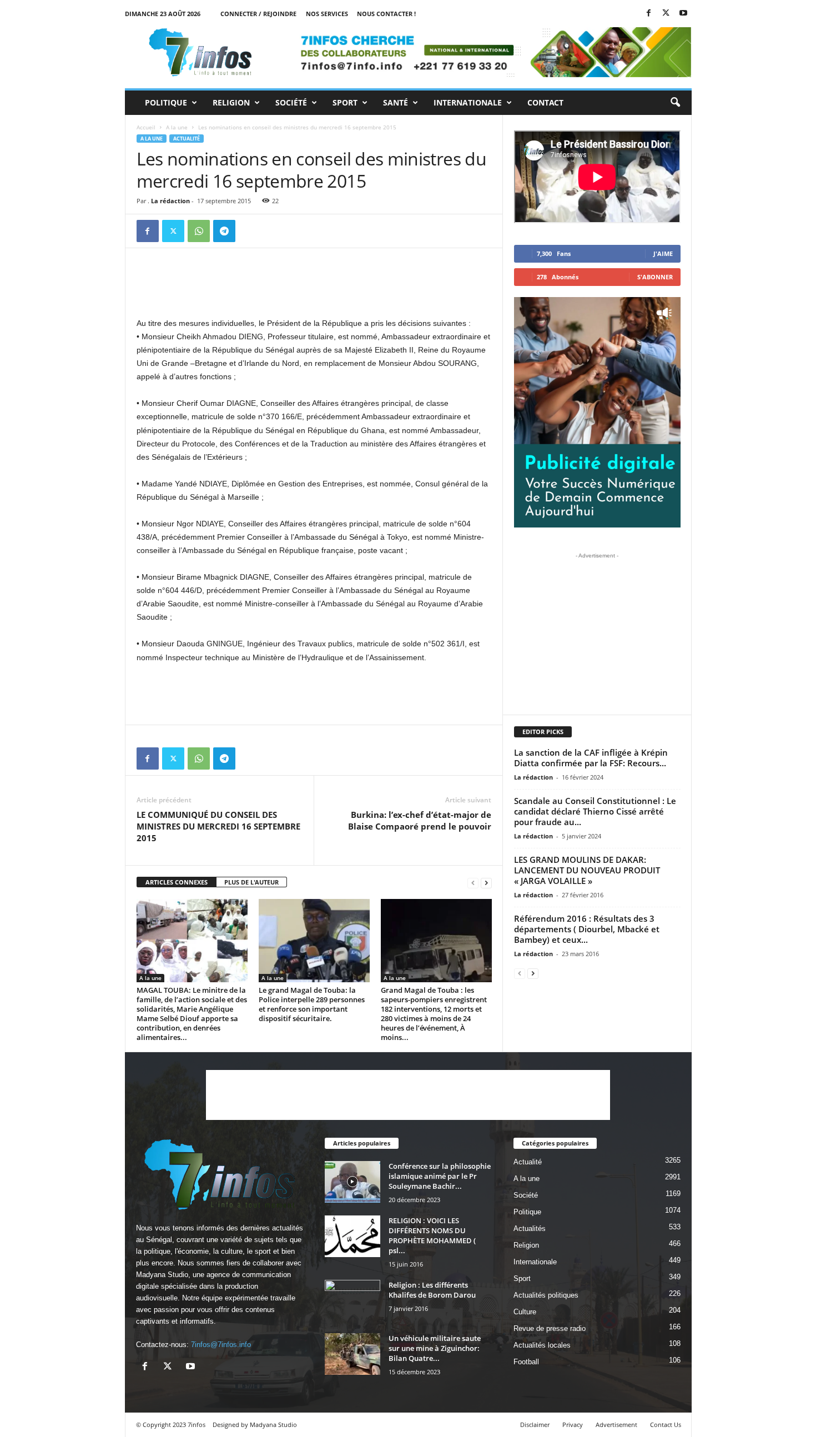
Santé (395, 102)
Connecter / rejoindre (258, 13)
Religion (231, 102)
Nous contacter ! (386, 13)
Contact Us (665, 1424)
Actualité (186, 138)
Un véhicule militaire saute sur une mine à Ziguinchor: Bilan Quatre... (435, 1348)
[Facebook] (649, 14)
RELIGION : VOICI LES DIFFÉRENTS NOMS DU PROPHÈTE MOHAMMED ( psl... (432, 1235)
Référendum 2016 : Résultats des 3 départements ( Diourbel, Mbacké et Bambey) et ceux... (586, 929)
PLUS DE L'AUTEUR (251, 882)
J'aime (663, 253)
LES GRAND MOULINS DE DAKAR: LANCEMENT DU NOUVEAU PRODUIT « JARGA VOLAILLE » (587, 870)
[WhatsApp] (199, 231)
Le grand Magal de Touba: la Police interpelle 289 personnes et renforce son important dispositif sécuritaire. (312, 1004)
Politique (166, 102)
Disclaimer (535, 1424)
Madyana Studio (162, 1274)
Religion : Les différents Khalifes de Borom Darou (432, 1290)
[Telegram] (224, 231)
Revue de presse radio (549, 1328)
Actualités (529, 1228)
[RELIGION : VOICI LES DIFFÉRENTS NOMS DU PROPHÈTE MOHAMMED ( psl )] (352, 1236)
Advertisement (616, 1424)
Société (291, 102)
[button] (675, 103)
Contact (545, 102)
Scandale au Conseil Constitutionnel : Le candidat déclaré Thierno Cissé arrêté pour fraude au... (595, 811)
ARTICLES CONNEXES (176, 882)
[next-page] (486, 882)
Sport (345, 102)
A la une (177, 127)
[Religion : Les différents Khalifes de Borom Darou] (352, 1301)
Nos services (327, 13)
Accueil (146, 127)
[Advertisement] (314, 287)
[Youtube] (683, 14)
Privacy (572, 1424)
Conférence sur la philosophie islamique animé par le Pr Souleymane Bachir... (440, 1176)
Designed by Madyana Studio (255, 1424)
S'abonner (655, 277)
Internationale (468, 102)
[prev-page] (472, 882)
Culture (524, 1312)
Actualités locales (542, 1345)
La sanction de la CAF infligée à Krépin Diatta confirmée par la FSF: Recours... (591, 757)
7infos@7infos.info (221, 1344)
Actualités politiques (545, 1295)
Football (526, 1362)
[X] (666, 14)
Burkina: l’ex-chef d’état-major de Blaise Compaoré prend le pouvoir (419, 820)
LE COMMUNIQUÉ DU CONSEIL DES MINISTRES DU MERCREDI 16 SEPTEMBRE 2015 (218, 826)
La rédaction (170, 201)
